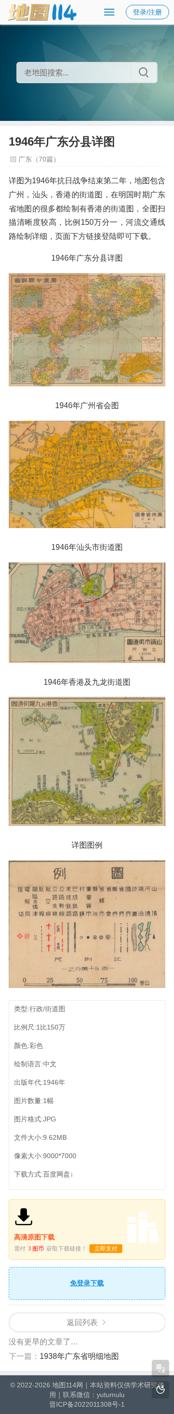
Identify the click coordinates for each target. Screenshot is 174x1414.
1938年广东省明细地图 (79, 1356)
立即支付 (105, 1248)
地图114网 (67, 1385)
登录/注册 (147, 12)
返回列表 (82, 1322)
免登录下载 (87, 1283)
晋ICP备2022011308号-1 (87, 1404)
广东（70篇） (39, 159)
